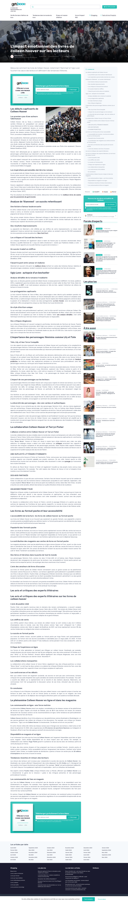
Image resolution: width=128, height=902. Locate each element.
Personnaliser (102, 899)
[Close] (95, 438)
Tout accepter (88, 899)
